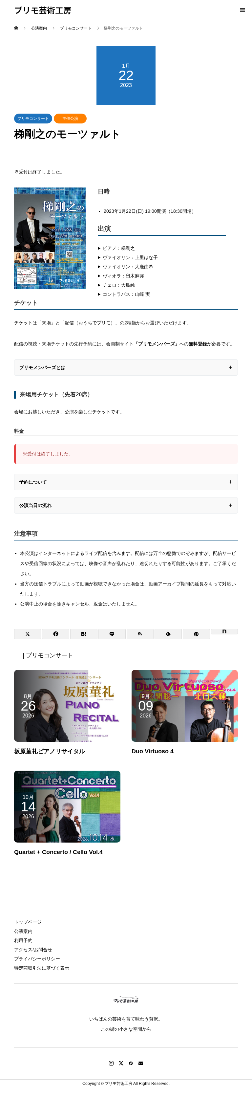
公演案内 (23, 931)
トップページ (28, 922)
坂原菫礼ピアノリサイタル (49, 751)
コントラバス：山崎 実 (126, 294)
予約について (33, 482)
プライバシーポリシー (37, 958)
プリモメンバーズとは (42, 367)
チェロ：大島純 (119, 285)
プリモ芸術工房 (43, 10)
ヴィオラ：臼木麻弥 (123, 275)
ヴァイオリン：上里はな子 (130, 257)
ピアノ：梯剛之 (119, 248)
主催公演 (70, 118)
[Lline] (112, 634)
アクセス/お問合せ (33, 949)
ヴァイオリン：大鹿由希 (128, 266)
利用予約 (23, 940)
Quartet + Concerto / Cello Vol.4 (58, 852)
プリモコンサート (33, 118)
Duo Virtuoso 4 (153, 751)
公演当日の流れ (35, 505)
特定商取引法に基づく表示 (41, 968)
